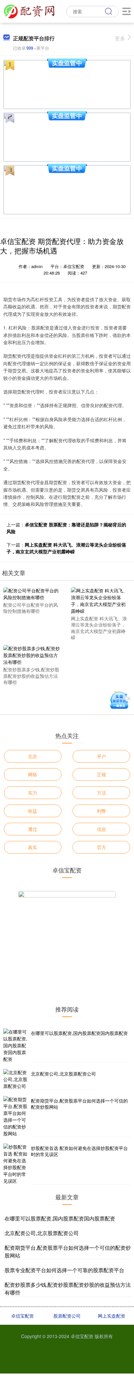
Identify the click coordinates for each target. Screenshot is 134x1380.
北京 (32, 756)
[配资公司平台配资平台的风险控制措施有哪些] (32, 593)
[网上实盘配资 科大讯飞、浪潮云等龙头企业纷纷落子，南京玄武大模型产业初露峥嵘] (100, 600)
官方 (101, 847)
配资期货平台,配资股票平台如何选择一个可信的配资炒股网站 (79, 1103)
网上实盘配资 (111, 1315)
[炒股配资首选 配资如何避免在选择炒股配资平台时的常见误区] (16, 1163)
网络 (32, 774)
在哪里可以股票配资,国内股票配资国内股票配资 (79, 1033)
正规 (101, 774)
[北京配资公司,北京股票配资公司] (16, 1079)
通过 (32, 829)
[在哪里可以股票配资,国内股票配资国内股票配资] (16, 1045)
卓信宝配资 (22, 1315)
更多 (120, 38)
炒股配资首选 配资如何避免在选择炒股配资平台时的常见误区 (79, 1151)
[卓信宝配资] (29, 10)
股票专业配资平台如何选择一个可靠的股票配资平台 (64, 1270)
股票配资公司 (67, 1315)
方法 (101, 792)
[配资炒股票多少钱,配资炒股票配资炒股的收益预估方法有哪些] (32, 654)
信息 (101, 829)
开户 (101, 756)
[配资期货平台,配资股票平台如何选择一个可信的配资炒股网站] (16, 1116)
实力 (32, 792)
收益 (32, 810)
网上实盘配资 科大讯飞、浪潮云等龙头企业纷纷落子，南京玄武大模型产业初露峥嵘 (66, 548)
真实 (32, 847)
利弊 (101, 810)
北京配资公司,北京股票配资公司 (63, 1073)
